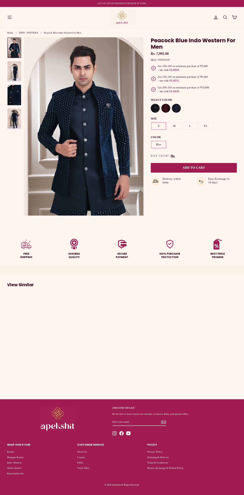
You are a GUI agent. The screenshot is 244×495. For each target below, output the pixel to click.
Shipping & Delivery (158, 457)
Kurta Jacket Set (15, 473)
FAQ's (80, 462)
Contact (81, 457)
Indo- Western (14, 462)
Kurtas (10, 452)
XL (206, 125)
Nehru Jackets (14, 468)
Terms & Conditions (157, 462)
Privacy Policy (154, 452)
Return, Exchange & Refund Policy (165, 468)
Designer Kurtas (15, 457)
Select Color (161, 99)
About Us (82, 452)
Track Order (83, 468)
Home (10, 32)
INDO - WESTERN (28, 32)
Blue (158, 144)
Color (156, 137)
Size (154, 118)
